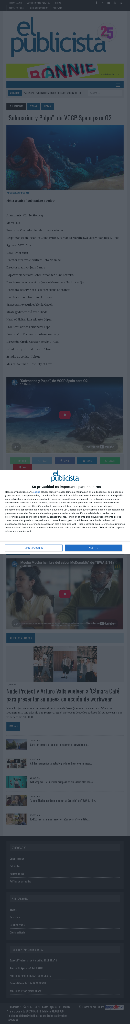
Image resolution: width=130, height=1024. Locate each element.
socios (36, 492)
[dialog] (65, 512)
